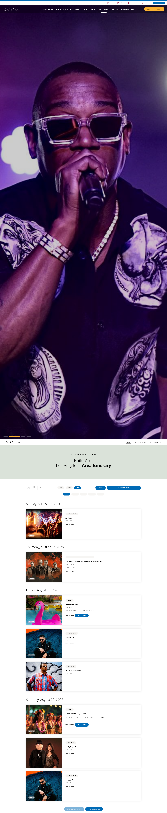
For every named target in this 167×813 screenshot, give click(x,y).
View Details (69, 524)
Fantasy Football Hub (63, 9)
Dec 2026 (100, 494)
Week (69, 487)
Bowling (100, 3)
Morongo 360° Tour (86, 3)
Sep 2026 (75, 494)
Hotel (85, 9)
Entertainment (104, 9)
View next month (94, 809)
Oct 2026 (83, 494)
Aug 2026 (66, 494)
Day (61, 487)
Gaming (77, 9)
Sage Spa (115, 9)
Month (78, 487)
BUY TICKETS (82, 615)
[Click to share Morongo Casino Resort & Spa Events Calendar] (40, 487)
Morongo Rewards (127, 9)
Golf (111, 3)
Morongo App (159, 3)
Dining (93, 9)
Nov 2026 (91, 494)
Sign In (147, 3)
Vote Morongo (48, 9)
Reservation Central (154, 9)
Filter (101, 487)
